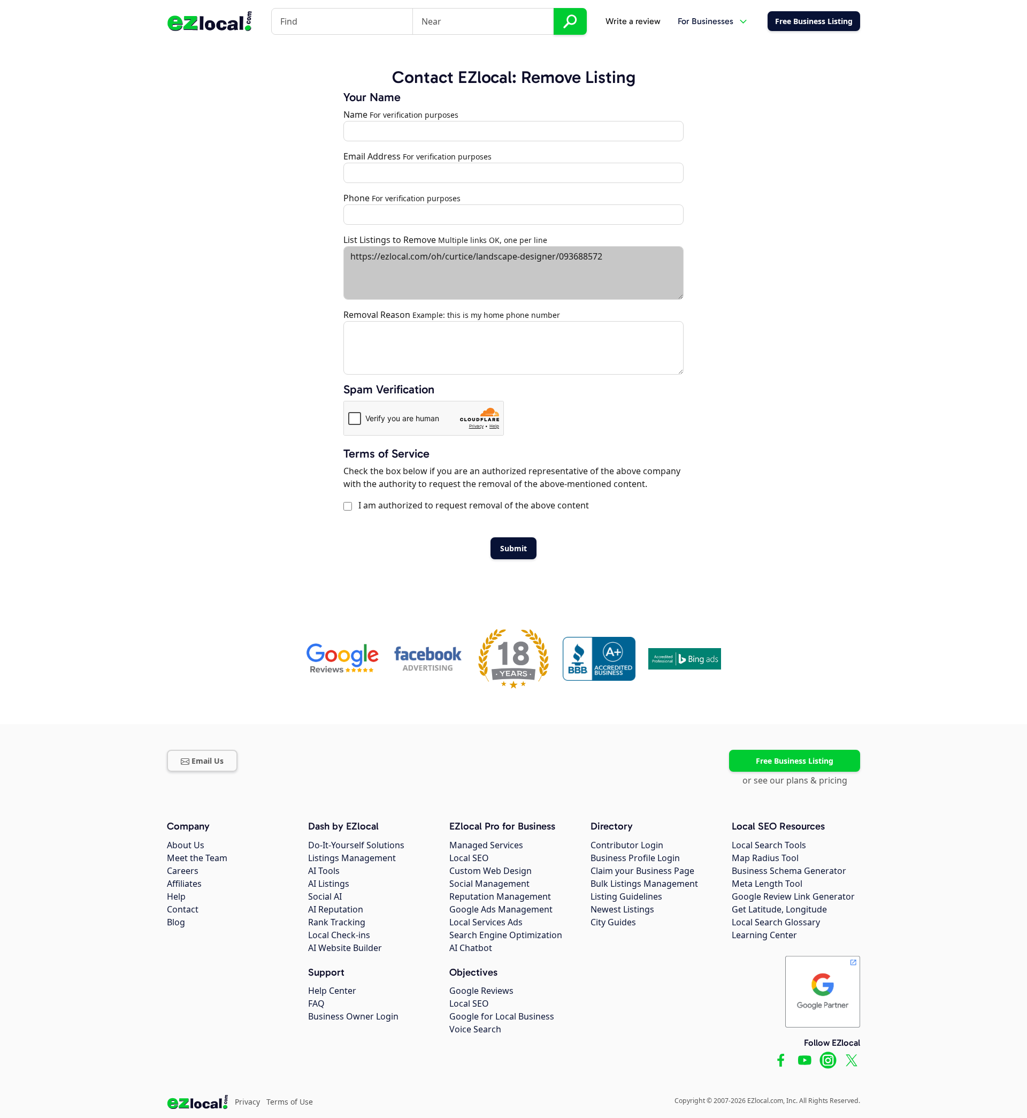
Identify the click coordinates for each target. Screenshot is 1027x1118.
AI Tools (324, 871)
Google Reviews (481, 991)
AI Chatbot (470, 948)
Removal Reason (376, 315)
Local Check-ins (339, 935)
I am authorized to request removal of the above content (471, 505)
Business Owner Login (353, 1016)
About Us (185, 845)
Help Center (332, 991)
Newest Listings (622, 909)
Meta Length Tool (767, 883)
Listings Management (352, 858)
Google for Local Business (501, 1016)
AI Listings (328, 883)
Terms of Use (289, 1102)
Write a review (633, 21)
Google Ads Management (501, 909)
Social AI (325, 896)
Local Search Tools (769, 845)
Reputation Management (500, 896)
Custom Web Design (490, 871)
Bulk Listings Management (644, 883)
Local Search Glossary (776, 922)
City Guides (613, 922)
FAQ (316, 1003)
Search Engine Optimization (505, 935)
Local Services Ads (486, 922)
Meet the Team (197, 858)
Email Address (372, 156)
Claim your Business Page (642, 871)
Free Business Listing (794, 761)
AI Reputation (335, 909)
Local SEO (469, 858)
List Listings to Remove (389, 240)
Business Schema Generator (789, 871)
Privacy (247, 1102)
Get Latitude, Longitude (779, 909)
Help (176, 896)
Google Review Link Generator (793, 896)
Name (355, 114)
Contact (182, 909)
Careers (182, 871)
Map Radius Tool (765, 858)
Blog (176, 922)
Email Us (207, 761)
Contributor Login (627, 845)
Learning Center (764, 935)
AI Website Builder (345, 948)
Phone (356, 198)
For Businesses (705, 21)
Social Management (489, 883)
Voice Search (475, 1029)
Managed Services (486, 845)
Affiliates (184, 883)
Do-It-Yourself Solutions (356, 845)
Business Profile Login (635, 858)
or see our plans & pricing (794, 780)
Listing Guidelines (626, 896)
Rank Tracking (336, 922)
